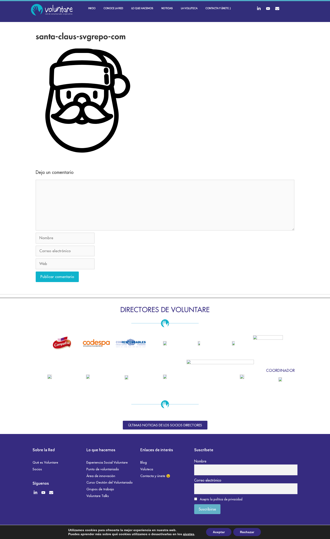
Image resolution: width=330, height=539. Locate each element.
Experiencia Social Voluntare (107, 462)
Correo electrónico (207, 480)
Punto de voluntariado (102, 469)
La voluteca (189, 8)
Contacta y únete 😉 (155, 476)
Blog (143, 462)
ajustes (188, 534)
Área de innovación (100, 476)
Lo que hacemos (142, 8)
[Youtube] (268, 8)
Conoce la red (113, 8)
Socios (37, 469)
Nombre (200, 461)
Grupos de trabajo (100, 489)
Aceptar (219, 532)
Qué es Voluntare (45, 462)
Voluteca (146, 469)
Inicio (91, 8)
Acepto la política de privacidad (221, 499)
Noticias (167, 8)
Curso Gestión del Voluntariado (109, 482)
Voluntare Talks (97, 496)
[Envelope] (277, 8)
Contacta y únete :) (218, 8)
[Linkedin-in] (259, 8)
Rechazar (247, 532)
